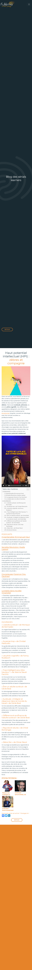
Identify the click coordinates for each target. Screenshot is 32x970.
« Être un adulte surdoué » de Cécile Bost (17, 515)
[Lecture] (3, 485)
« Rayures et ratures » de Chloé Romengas (14, 525)
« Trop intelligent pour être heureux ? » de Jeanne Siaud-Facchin (17, 512)
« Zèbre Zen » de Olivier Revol (14, 528)
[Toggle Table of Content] (27, 489)
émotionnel (5, 413)
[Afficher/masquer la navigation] (29, 4)
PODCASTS (6, 491)
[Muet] (26, 485)
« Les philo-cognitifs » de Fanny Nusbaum (14, 509)
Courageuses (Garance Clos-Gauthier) (16, 497)
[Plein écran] (28, 485)
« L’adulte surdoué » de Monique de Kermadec (16, 503)
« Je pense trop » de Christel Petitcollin (16, 506)
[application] (16, 461)
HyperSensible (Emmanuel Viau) (15, 493)
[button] (16, 461)
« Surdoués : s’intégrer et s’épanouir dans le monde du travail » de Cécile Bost (17, 518)
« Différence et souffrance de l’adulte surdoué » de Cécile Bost (16, 521)
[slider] (14, 485)
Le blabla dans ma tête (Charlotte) (15, 499)
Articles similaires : (12, 530)
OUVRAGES (7, 501)
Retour (7, 329)
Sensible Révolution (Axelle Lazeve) (15, 495)
